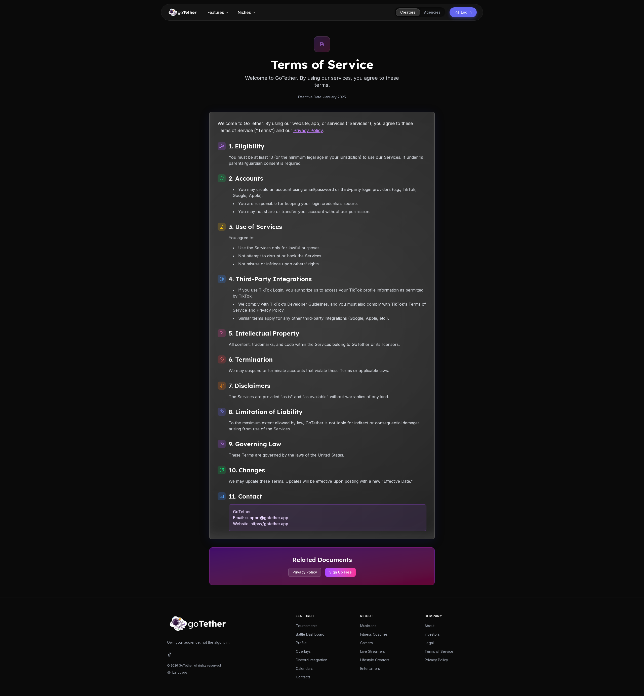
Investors (432, 634)
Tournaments (306, 626)
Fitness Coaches (374, 634)
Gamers (366, 643)
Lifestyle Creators (374, 660)
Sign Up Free (340, 572)
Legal (429, 643)
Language (179, 672)
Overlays (303, 651)
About (429, 626)
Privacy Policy (308, 130)
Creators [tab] (407, 12)
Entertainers (370, 668)
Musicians (368, 626)
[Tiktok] (169, 654)
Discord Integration (311, 660)
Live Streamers (372, 651)
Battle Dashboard (310, 634)
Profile (301, 643)
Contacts (303, 677)
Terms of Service (439, 651)
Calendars (304, 668)
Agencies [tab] (432, 12)
